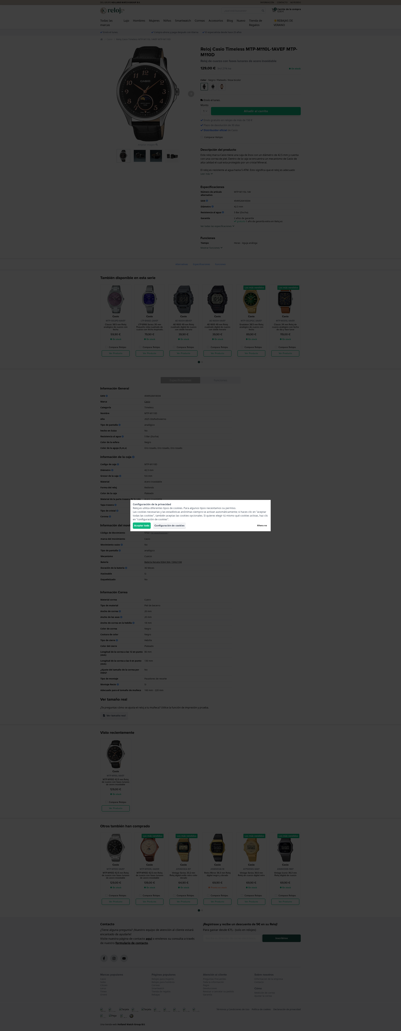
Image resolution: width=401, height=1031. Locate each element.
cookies (177, 508)
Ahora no (262, 525)
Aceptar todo (141, 525)
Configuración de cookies (169, 525)
